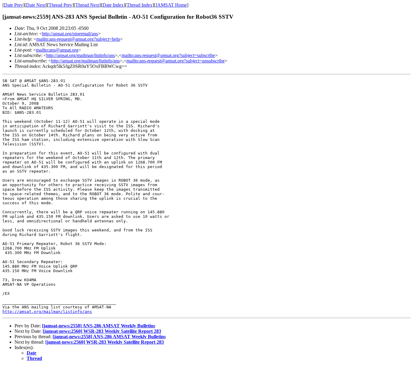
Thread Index (139, 5)
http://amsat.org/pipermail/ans (70, 33)
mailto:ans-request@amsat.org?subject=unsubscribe (175, 60)
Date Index (113, 5)
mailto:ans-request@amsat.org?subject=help (78, 39)
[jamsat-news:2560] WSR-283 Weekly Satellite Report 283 (102, 331)
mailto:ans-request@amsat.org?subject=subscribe (168, 55)
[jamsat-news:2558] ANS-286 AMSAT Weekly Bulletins (98, 325)
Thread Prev (60, 5)
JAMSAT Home (171, 5)
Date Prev (13, 5)
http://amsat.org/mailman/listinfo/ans (80, 55)
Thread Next (87, 5)
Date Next (36, 5)
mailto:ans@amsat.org (57, 50)
